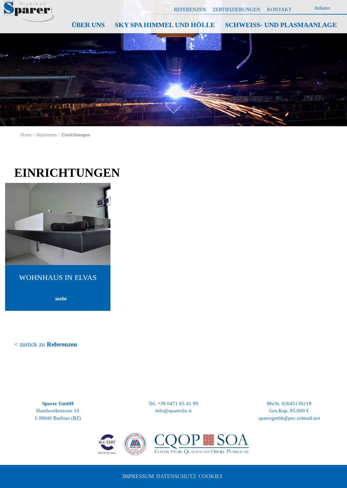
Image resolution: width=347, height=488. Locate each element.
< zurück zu (45, 344)
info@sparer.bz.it (173, 410)
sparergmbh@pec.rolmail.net (289, 418)
